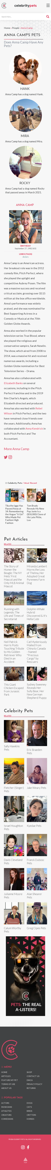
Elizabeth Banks (13, 383)
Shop (29, 1072)
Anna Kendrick (34, 428)
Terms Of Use (8, 1084)
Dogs (29, 1103)
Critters (31, 1115)
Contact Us (33, 1076)
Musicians (6, 1107)
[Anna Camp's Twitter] (5, 457)
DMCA (30, 1080)
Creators (6, 1115)
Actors (26, 257)
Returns (31, 1088)
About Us (6, 1088)
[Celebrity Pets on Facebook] (28, 1147)
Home (7, 27)
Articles (5, 1076)
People (15, 27)
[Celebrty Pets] (25, 6)
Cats (29, 1107)
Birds (29, 1111)
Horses (30, 1119)
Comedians (7, 1119)
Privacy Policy (34, 1084)
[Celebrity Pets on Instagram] (23, 1147)
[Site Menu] (48, 5)
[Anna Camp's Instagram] (10, 457)
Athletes (6, 1111)
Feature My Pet (9, 1080)
